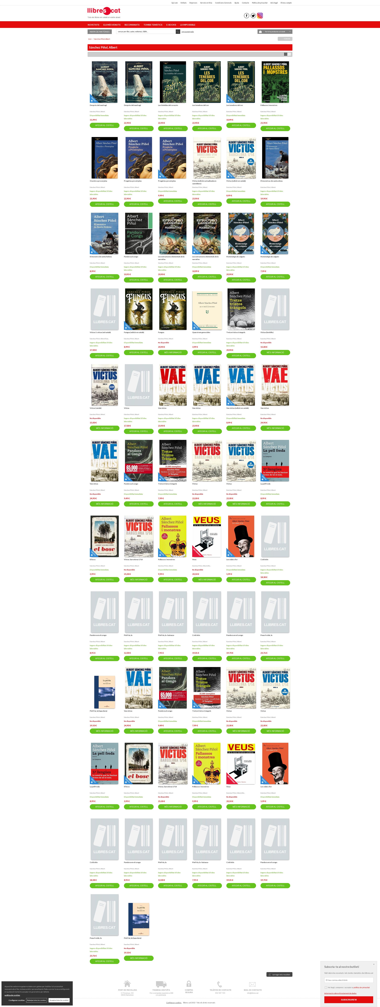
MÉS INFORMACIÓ (173, 352)
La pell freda (265, 484)
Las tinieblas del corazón (168, 105)
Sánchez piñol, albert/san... (99, 339)
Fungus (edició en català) (134, 332)
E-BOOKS (171, 24)
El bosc (93, 559)
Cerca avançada (188, 32)
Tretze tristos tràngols (235, 332)
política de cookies (12, 995)
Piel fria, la (128, 635)
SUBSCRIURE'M (349, 1000)
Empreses (193, 3)
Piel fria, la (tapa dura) (98, 711)
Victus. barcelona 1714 (133, 559)
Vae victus (162, 408)
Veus (194, 559)
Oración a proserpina (98, 181)
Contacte (245, 3)
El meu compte (286, 3)
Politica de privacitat (259, 3)
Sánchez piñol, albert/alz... (201, 566)
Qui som (174, 3)
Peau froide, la (266, 635)
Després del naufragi (98, 105)
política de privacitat (362, 988)
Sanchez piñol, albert (268, 339)
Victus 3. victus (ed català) (100, 332)
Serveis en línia (206, 3)
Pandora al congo (131, 256)
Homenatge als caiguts (235, 256)
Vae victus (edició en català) (237, 408)
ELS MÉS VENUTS (112, 24)
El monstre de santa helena (101, 256)
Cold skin (264, 559)
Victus (126, 408)
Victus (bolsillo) (267, 332)
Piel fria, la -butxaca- (166, 635)
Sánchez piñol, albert (97, 111)
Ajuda (237, 3)
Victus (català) (95, 408)
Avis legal (274, 3)
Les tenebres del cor (200, 105)
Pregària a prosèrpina (132, 181)
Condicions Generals (223, 3)
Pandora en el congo (98, 635)
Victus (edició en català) (236, 181)
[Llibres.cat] (104, 16)
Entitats (184, 3)
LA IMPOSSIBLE (187, 24)
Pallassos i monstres (269, 105)
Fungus (161, 332)
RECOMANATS (132, 24)
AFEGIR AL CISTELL (104, 125)
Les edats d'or (232, 559)
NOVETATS (94, 24)
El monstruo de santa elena (271, 181)
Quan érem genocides (201, 332)
